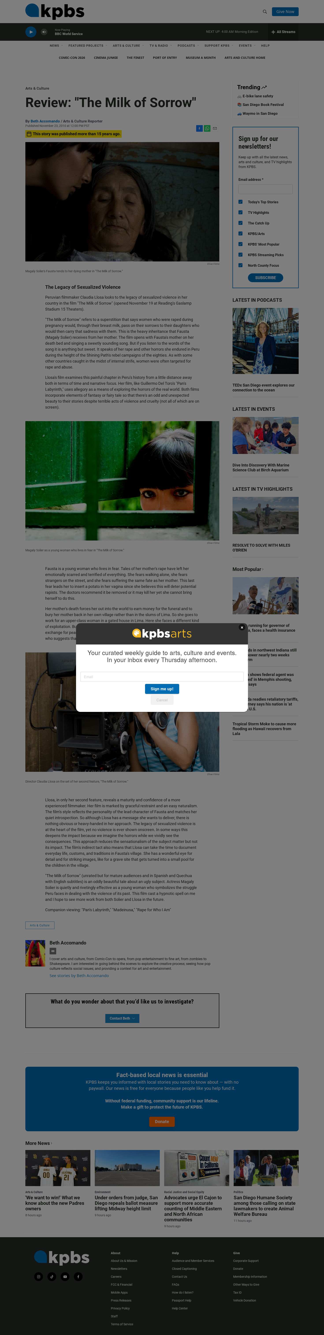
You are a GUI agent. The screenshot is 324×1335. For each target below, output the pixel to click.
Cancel (162, 699)
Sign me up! (162, 689)
